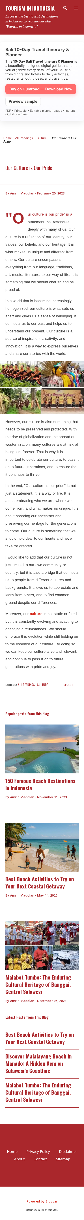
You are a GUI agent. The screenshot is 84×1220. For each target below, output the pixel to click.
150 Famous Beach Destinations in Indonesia (40, 784)
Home (12, 1151)
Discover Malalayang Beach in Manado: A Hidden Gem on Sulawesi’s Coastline (38, 1063)
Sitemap (63, 1158)
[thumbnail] (42, 749)
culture (36, 614)
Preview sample (23, 101)
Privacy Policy (38, 1151)
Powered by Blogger (42, 1201)
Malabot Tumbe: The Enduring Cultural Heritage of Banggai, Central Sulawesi (38, 984)
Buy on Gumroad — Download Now (40, 89)
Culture (42, 684)
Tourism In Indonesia (30, 8)
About (19, 1158)
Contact (40, 1158)
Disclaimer (68, 1151)
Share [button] (68, 685)
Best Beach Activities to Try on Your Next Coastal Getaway (39, 882)
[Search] (65, 8)
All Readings (26, 684)
